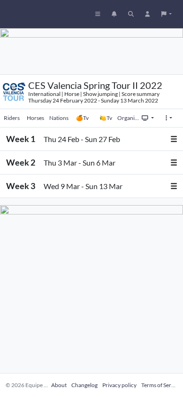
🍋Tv (105, 117)
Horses (35, 117)
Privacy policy (119, 385)
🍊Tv (82, 117)
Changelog (84, 385)
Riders (12, 117)
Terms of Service (161, 385)
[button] (166, 14)
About (59, 385)
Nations (59, 117)
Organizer (129, 117)
